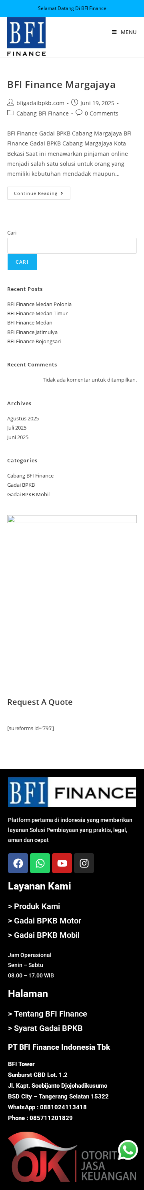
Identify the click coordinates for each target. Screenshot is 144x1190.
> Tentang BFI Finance (47, 1014)
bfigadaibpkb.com (40, 103)
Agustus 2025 (23, 418)
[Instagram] (84, 863)
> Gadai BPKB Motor (44, 920)
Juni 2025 (17, 437)
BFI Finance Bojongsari (34, 341)
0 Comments (101, 113)
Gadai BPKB (21, 484)
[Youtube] (62, 863)
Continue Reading (42, 191)
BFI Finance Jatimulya (32, 332)
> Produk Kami (34, 906)
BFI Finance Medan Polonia (39, 304)
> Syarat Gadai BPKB (45, 1028)
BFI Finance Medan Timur (37, 313)
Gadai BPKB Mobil (28, 494)
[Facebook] (18, 863)
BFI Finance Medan (29, 322)
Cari (11, 232)
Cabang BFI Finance (42, 113)
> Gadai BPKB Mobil (44, 935)
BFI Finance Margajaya (61, 84)
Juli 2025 (16, 427)
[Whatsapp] (40, 863)
